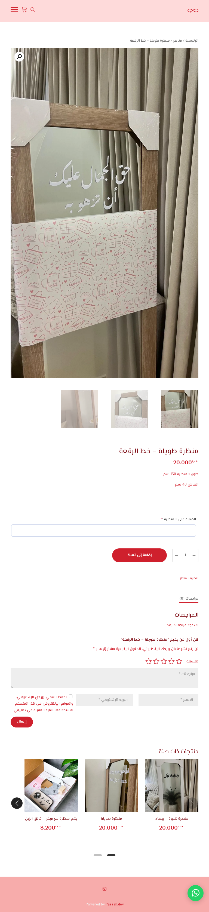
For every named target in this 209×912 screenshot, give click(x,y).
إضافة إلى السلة (139, 555)
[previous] (192, 803)
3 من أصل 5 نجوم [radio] (164, 661)
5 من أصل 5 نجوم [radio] (148, 661)
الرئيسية (191, 41)
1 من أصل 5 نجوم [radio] (179, 661)
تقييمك (192, 662)
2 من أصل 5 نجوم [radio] (171, 661)
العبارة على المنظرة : (170, 519)
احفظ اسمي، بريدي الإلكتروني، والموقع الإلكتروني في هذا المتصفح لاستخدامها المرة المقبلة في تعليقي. (43, 703)
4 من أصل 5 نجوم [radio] (156, 661)
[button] (19, 57)
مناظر (177, 41)
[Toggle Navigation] (14, 11)
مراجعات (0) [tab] (189, 599)
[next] (17, 803)
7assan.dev (115, 905)
